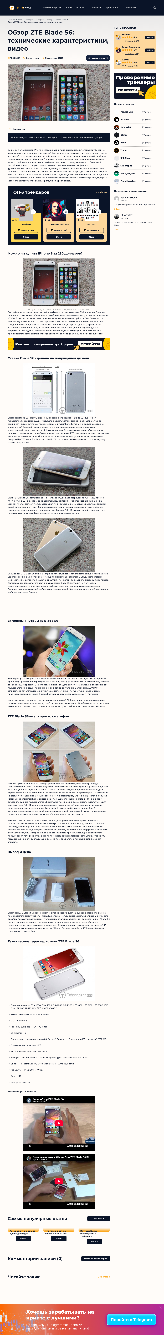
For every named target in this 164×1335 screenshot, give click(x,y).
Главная (11, 20)
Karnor (91, 224)
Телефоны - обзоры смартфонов (50, 20)
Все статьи (99, 1218)
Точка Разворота (58, 224)
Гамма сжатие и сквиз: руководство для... (22, 1232)
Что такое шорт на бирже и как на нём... (57, 1232)
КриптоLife (112, 7)
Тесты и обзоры (50, 7)
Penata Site (126, 112)
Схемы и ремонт (75, 7)
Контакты (131, 7)
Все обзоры (101, 192)
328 (60, 230)
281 (93, 230)
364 (27, 230)
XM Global (125, 158)
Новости (96, 7)
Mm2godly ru (127, 173)
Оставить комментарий (95, 1258)
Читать (23, 1238)
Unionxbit (125, 127)
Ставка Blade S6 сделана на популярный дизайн (87, 137)
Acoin (123, 142)
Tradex (124, 150)
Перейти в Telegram (131, 1319)
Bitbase (124, 119)
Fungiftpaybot (128, 181)
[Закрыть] (161, 1307)
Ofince (123, 135)
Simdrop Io (126, 166)
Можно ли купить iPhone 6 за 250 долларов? (34, 137)
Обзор (26, 237)
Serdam (26, 224)
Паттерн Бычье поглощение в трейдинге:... (89, 1234)
